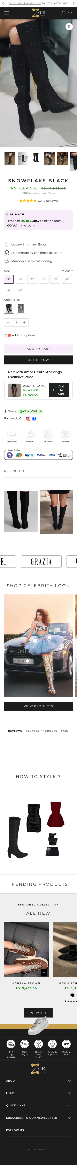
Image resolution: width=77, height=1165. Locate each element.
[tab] (15, 731)
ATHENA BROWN (26, 983)
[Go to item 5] (62, 159)
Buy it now (38, 359)
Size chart (66, 271)
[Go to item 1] (10, 159)
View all (38, 1012)
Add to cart (38, 348)
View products (38, 706)
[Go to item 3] (36, 157)
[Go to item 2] (23, 159)
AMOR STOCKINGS (35, 386)
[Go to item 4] (49, 159)
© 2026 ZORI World (38, 1149)
